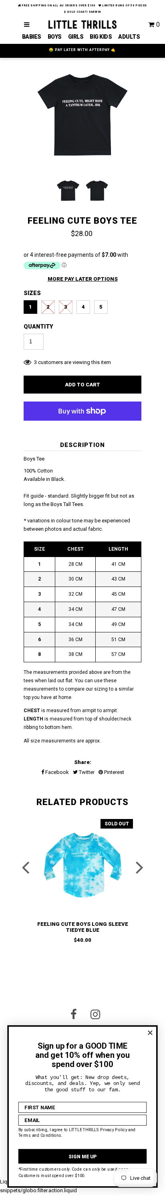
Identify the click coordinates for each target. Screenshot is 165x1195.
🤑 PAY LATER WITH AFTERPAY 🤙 (82, 50)
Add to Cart (82, 385)
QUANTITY (38, 326)
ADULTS (129, 36)
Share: (82, 762)
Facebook (56, 772)
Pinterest (113, 772)
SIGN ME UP (82, 1156)
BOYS (55, 36)
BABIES (31, 36)
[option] (82, 116)
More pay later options (83, 279)
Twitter (86, 772)
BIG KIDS (101, 36)
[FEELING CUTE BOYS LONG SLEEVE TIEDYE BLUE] (82, 865)
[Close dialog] (150, 1033)
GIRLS (76, 36)
